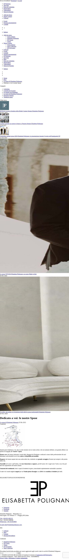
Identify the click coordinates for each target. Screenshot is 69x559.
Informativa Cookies (14, 558)
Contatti (6, 24)
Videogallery (7, 10)
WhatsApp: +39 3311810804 (8, 521)
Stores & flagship (8, 12)
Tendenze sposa (8, 97)
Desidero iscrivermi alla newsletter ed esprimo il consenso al (27, 555)
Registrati (13, 1)
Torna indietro (11, 37)
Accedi (20, 1)
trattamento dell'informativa (44, 555)
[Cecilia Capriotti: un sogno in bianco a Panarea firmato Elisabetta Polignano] (4, 122)
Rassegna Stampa (9, 95)
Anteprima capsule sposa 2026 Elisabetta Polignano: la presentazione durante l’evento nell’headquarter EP (30, 136)
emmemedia (24, 558)
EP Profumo (7, 4)
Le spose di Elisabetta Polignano (13, 94)
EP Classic (10, 40)
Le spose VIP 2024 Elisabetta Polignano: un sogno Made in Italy (18, 274)
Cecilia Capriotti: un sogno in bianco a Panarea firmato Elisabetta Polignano (21, 123)
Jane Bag (6, 5)
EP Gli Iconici (11, 48)
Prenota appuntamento (10, 23)
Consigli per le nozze (10, 90)
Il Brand (6, 18)
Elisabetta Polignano (13, 38)
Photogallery (7, 8)
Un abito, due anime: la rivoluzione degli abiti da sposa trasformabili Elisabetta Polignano (25, 412)
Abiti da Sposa (8, 15)
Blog (5, 59)
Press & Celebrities (9, 7)
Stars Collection (11, 46)
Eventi (5, 21)
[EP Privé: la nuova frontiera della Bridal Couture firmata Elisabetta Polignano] (4, 109)
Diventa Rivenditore (9, 535)
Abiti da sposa (8, 35)
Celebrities (7, 89)
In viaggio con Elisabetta (11, 92)
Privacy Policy (4, 558)
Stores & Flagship (9, 66)
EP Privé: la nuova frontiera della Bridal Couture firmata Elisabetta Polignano (22, 111)
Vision (9, 41)
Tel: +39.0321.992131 (6, 518)
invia (19, 553)
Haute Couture (8, 16)
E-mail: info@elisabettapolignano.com (11, 525)
